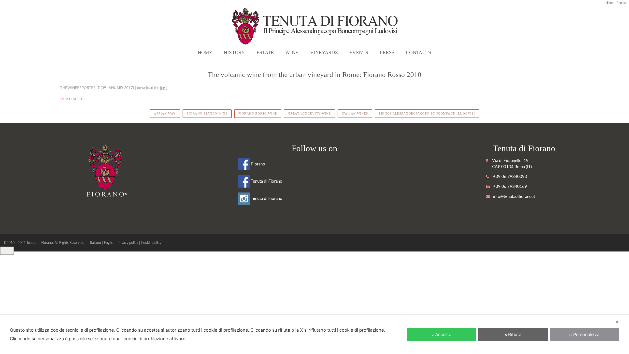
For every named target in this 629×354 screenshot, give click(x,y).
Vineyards (324, 52)
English (621, 3)
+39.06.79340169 (510, 186)
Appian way (165, 113)
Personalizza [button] (586, 334)
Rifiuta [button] (514, 334)
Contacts (418, 52)
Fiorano (257, 164)
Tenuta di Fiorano (266, 181)
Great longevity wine (309, 113)
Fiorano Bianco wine (207, 113)
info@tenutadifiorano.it (514, 196)
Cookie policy (151, 243)
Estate (265, 52)
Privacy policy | (129, 243)
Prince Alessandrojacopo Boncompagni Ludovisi (427, 113)
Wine (291, 52)
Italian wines (355, 113)
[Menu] (7, 251)
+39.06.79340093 (510, 177)
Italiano (608, 3)
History (234, 52)
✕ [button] (617, 321)
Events (358, 52)
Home (205, 52)
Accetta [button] (443, 334)
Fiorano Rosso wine (257, 113)
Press (387, 52)
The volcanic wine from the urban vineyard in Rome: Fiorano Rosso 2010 (314, 74)
